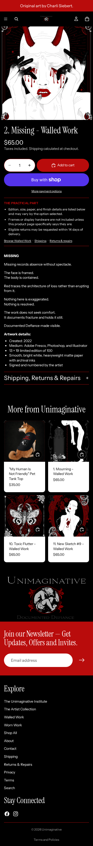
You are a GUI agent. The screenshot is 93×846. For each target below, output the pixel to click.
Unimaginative (52, 829)
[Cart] (87, 18)
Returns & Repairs (18, 764)
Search (9, 788)
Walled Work (14, 717)
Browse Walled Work (17, 241)
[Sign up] (82, 660)
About (9, 741)
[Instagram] (16, 814)
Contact (10, 749)
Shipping (40, 241)
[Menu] (5, 19)
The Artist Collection (20, 709)
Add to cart (65, 165)
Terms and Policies (46, 840)
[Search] (16, 18)
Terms (9, 780)
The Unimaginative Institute (25, 701)
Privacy (9, 772)
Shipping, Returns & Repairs (42, 377)
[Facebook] (7, 814)
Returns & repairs (61, 241)
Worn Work (13, 725)
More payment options (46, 191)
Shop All (10, 733)
